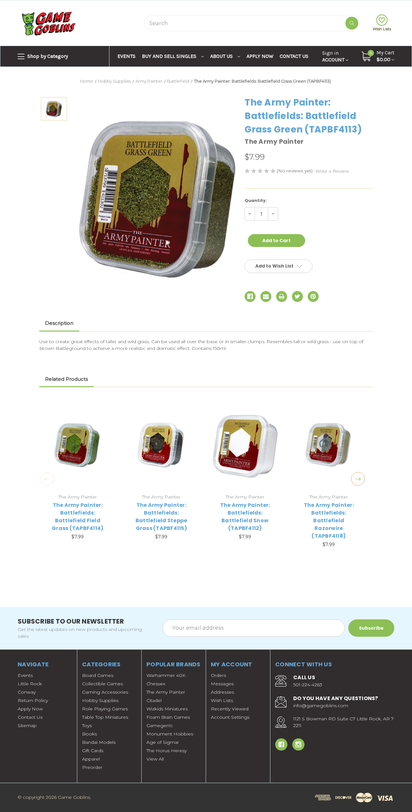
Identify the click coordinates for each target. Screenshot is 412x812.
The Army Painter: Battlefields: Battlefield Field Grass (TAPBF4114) (77, 516)
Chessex (155, 684)
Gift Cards (92, 750)
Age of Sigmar (162, 742)
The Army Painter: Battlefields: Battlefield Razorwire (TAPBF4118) (329, 520)
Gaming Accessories (105, 692)
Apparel (91, 759)
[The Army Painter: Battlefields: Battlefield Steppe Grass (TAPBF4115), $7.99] (161, 446)
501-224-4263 (307, 685)
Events (126, 56)
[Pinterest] (313, 296)
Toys (87, 725)
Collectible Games (102, 684)
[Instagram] (298, 744)
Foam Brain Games (168, 717)
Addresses (222, 692)
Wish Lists (382, 28)
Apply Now (260, 56)
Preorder (92, 767)
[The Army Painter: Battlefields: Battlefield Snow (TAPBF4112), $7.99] (245, 446)
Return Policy (33, 700)
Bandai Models (99, 742)
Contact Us (294, 56)
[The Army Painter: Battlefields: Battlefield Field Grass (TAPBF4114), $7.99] (77, 446)
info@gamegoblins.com (320, 705)
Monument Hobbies (169, 734)
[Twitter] (297, 296)
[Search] (351, 23)
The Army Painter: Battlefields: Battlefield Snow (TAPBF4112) (245, 516)
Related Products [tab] (66, 379)
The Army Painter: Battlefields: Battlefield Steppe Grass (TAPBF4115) (161, 516)
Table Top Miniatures (105, 717)
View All (155, 759)
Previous (47, 479)
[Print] (281, 296)
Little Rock (30, 684)
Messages (222, 684)
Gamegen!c (159, 725)
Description (59, 323)
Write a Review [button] (332, 171)
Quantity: (256, 200)
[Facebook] (250, 296)
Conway (27, 692)
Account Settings (230, 717)
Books (89, 734)
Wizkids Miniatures (167, 709)
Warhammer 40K (165, 675)
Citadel (154, 700)
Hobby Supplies (100, 700)
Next (358, 479)
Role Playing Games (105, 709)
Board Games (97, 675)
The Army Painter (165, 692)
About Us (222, 56)
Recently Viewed (229, 709)
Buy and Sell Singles (170, 56)
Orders (218, 675)
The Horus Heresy (166, 750)
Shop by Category (47, 56)
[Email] (265, 296)
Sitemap (27, 725)
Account (334, 56)
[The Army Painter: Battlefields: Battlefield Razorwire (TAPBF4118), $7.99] (328, 446)
